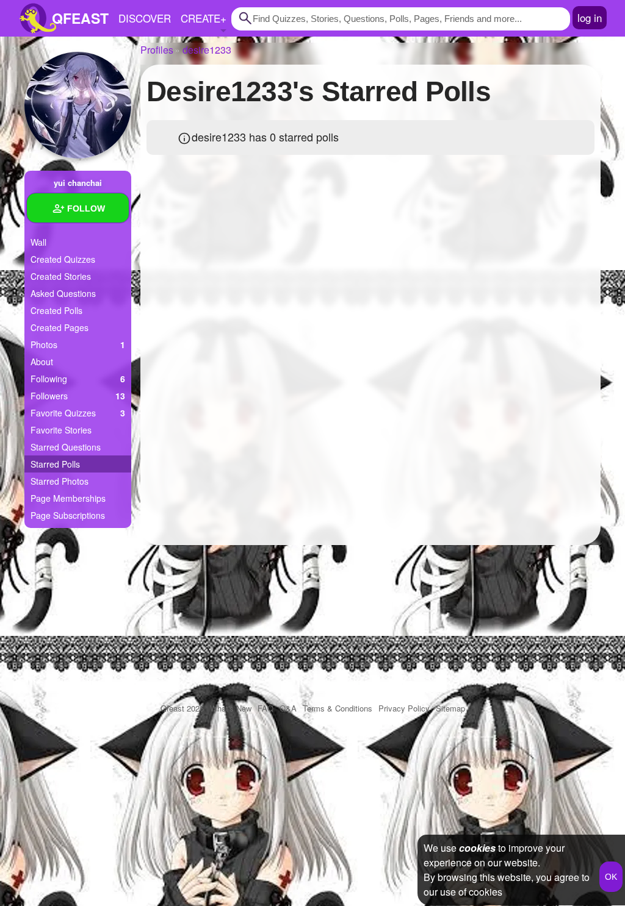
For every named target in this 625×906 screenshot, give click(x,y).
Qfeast (182, 708)
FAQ (265, 708)
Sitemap (450, 708)
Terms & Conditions (337, 708)
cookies (477, 848)
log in (589, 17)
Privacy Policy (404, 708)
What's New (230, 708)
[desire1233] (77, 105)
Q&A (288, 708)
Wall (38, 242)
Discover (144, 18)
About (42, 361)
